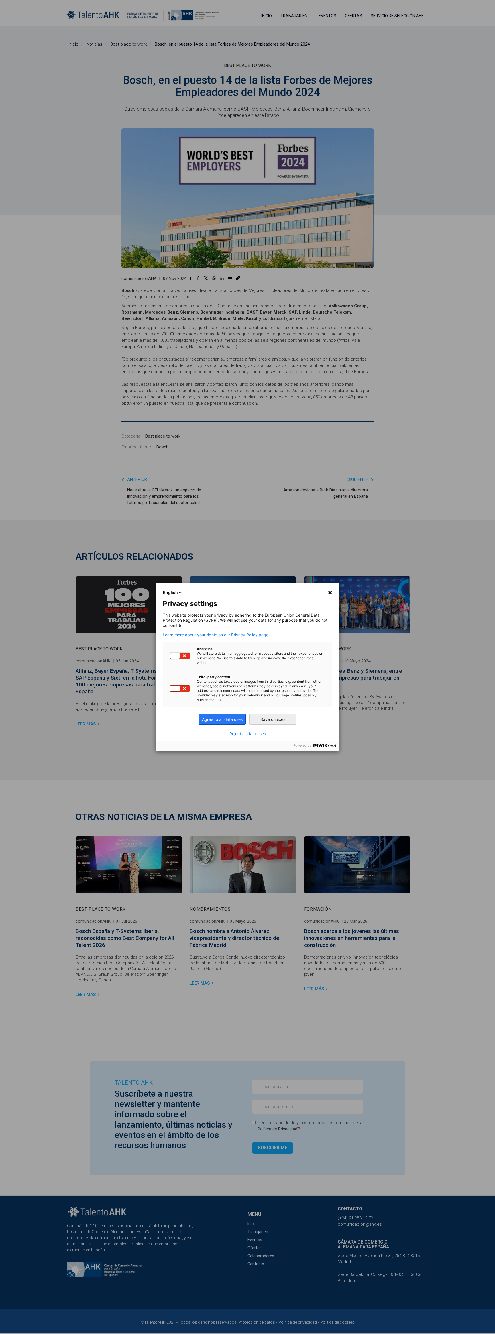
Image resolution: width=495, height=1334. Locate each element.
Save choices (272, 719)
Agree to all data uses (222, 719)
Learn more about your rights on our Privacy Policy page (215, 635)
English (170, 592)
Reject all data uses (247, 733)
